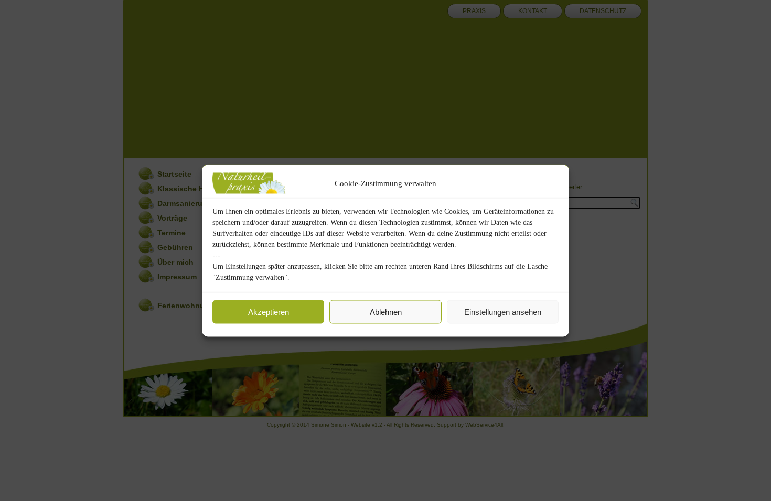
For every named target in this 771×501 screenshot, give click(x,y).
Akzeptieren (268, 311)
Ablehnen (386, 311)
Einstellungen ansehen (502, 311)
